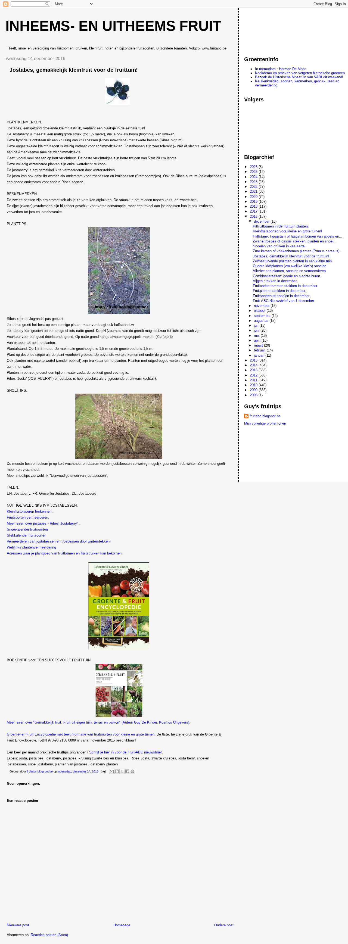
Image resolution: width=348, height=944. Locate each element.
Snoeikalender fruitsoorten (27, 529)
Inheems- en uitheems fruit (113, 26)
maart (259, 345)
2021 (254, 191)
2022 (254, 187)
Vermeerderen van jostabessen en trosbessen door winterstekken (58, 541)
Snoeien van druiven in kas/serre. (279, 246)
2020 (254, 197)
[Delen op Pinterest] (132, 771)
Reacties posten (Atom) (49, 935)
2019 (254, 202)
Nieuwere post (18, 925)
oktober (260, 311)
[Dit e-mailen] (111, 771)
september (263, 316)
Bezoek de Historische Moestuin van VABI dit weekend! (299, 77)
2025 (254, 172)
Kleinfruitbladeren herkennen (29, 511)
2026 (254, 167)
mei (257, 336)
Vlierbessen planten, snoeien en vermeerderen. (290, 271)
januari (259, 355)
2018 (254, 206)
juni (257, 330)
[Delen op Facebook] (127, 771)
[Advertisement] (268, 29)
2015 (254, 360)
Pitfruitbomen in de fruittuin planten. (281, 226)
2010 (254, 385)
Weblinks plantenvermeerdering (31, 547)
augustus (261, 321)
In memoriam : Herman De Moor (280, 69)
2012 (254, 375)
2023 (254, 182)
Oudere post (224, 925)
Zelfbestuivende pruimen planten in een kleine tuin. (293, 261)
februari (260, 350)
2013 (254, 370)
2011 (254, 380)
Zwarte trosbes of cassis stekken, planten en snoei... (295, 241)
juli (256, 325)
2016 (254, 216)
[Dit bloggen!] (117, 771)
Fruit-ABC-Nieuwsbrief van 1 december (283, 301)
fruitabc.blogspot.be (265, 416)
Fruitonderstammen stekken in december (285, 286)
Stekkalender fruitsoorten (26, 535)
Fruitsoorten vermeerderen (27, 517)
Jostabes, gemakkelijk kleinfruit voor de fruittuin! (291, 256)
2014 (254, 365)
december (262, 221)
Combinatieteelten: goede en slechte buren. (287, 276)
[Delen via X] (122, 771)
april (258, 340)
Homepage (121, 925)
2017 (254, 211)
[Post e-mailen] (103, 771)
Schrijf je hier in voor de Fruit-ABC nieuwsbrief (125, 752)
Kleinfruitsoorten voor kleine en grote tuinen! (287, 231)
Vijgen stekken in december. (275, 281)
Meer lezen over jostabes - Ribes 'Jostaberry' (42, 523)
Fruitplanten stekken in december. (279, 291)
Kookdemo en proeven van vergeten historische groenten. (300, 73)
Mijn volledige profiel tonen (265, 423)
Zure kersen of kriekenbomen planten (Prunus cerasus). (296, 251)
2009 (254, 390)
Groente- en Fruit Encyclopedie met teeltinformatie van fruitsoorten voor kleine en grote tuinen (80, 734)
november (262, 306)
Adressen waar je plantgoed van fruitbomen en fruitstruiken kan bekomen (64, 553)
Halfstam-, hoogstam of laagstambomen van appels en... (297, 236)
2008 (254, 395)
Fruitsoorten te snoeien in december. (281, 296)
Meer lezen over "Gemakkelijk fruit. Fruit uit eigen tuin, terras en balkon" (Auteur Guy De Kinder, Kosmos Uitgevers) (98, 722)
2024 (254, 177)
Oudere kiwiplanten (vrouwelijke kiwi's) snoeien (289, 266)
